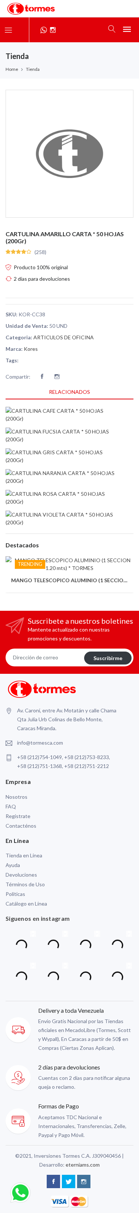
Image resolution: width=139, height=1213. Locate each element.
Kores (31, 349)
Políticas (15, 894)
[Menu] (126, 28)
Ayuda (13, 865)
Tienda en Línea (24, 855)
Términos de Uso (25, 884)
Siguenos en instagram (38, 918)
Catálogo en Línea (26, 903)
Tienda (33, 69)
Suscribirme (107, 658)
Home (12, 69)
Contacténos (21, 826)
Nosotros (16, 797)
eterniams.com (83, 1164)
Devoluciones (21, 874)
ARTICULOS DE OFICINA (63, 337)
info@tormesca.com (40, 742)
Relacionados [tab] (69, 392)
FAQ (11, 806)
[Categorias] (8, 29)
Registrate (18, 816)
